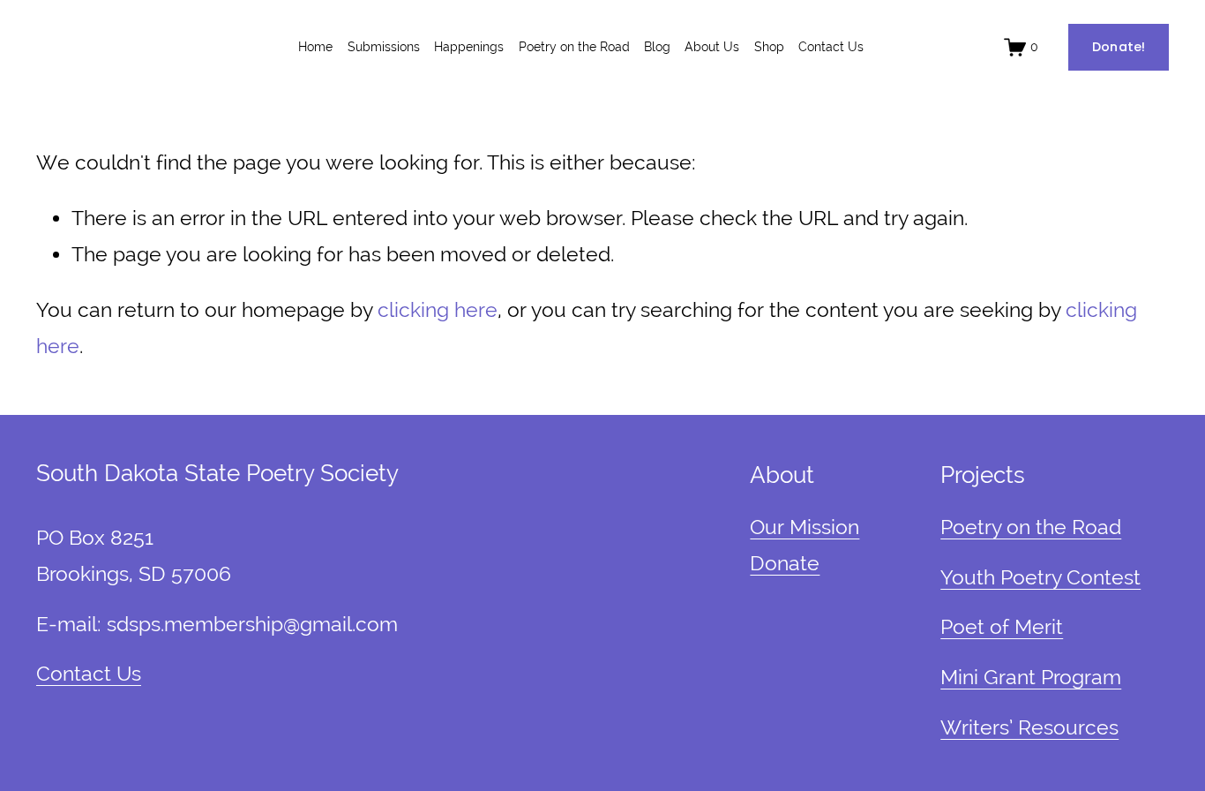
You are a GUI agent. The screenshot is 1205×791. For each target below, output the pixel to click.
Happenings (469, 47)
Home (315, 47)
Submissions (384, 47)
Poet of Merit (1001, 626)
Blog (657, 47)
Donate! (1119, 47)
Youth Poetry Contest (1040, 577)
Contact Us (831, 47)
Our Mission (804, 527)
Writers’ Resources (1029, 727)
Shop (769, 47)
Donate (785, 563)
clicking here (438, 309)
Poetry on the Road (574, 47)
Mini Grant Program (1030, 677)
